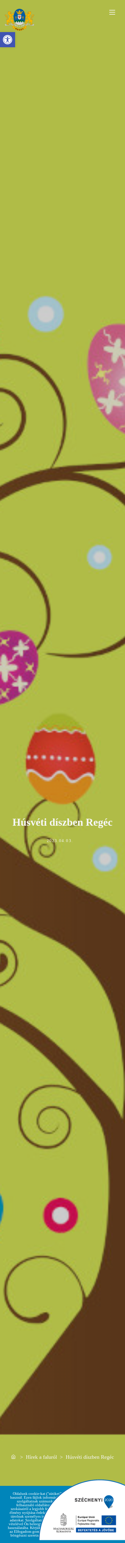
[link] (7, 39)
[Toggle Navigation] (112, 12)
